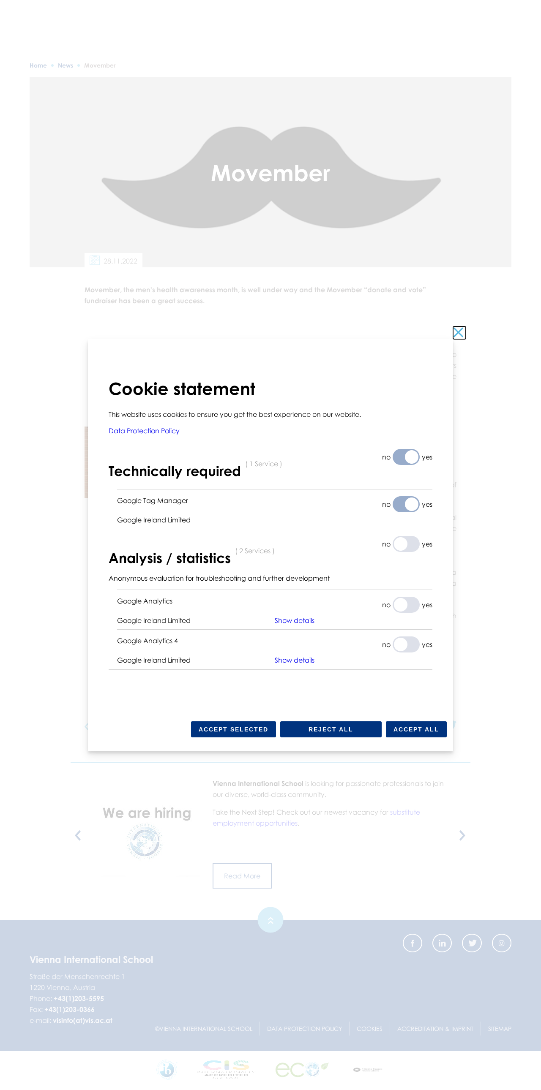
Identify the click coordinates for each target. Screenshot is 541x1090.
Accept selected (233, 729)
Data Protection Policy (144, 431)
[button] (353, 620)
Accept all (416, 729)
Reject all (331, 729)
